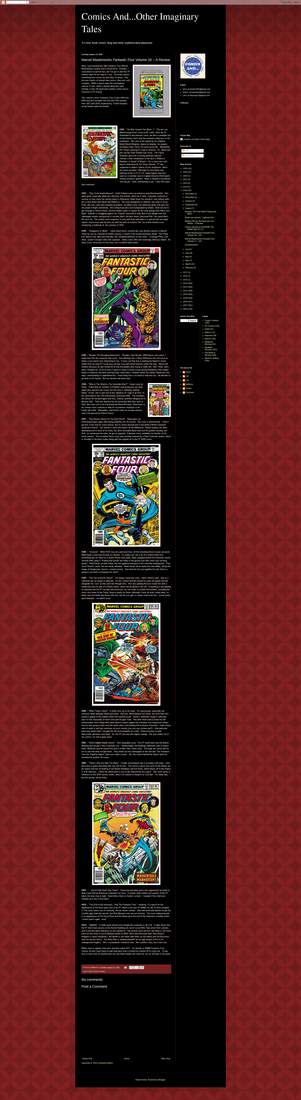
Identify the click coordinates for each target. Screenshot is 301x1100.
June (187, 253)
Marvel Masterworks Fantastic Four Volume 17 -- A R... (200, 240)
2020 (185, 183)
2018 (185, 190)
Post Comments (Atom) (103, 1063)
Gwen (188, 372)
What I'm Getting (212, 358)
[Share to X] (136, 967)
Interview (208, 335)
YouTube (149, 774)
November (190, 197)
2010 (185, 294)
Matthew (189, 384)
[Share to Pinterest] (142, 967)
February (189, 268)
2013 (185, 283)
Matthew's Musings (209, 343)
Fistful (207, 329)
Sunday (85, 89)
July (187, 249)
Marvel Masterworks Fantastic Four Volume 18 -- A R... (200, 234)
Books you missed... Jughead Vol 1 (200, 217)
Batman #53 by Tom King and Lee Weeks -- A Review (199, 222)
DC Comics (209, 326)
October (189, 201)
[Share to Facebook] (139, 967)
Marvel (208, 339)
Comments (189, 156)
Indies (207, 332)
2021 (185, 179)
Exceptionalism (191, 245)
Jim (187, 376)
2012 (185, 287)
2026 (185, 168)
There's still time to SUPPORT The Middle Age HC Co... (199, 228)
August (188, 208)
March (188, 264)
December (190, 194)
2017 (185, 272)
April (187, 260)
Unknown (190, 392)
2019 (185, 187)
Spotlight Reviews (208, 348)
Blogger (162, 1080)
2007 (185, 305)
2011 (185, 291)
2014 (185, 280)
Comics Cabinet (211, 320)
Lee (187, 380)
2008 (185, 302)
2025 (185, 172)
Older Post (165, 1059)
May (187, 257)
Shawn (189, 388)
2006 (185, 309)
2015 (185, 276)
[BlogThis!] (133, 967)
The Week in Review (210, 354)
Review (102, 971)
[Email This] (130, 967)
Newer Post (87, 1059)
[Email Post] (125, 967)
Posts (186, 151)
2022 (185, 176)
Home (126, 1059)
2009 (185, 298)
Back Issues (93, 971)
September (190, 205)
